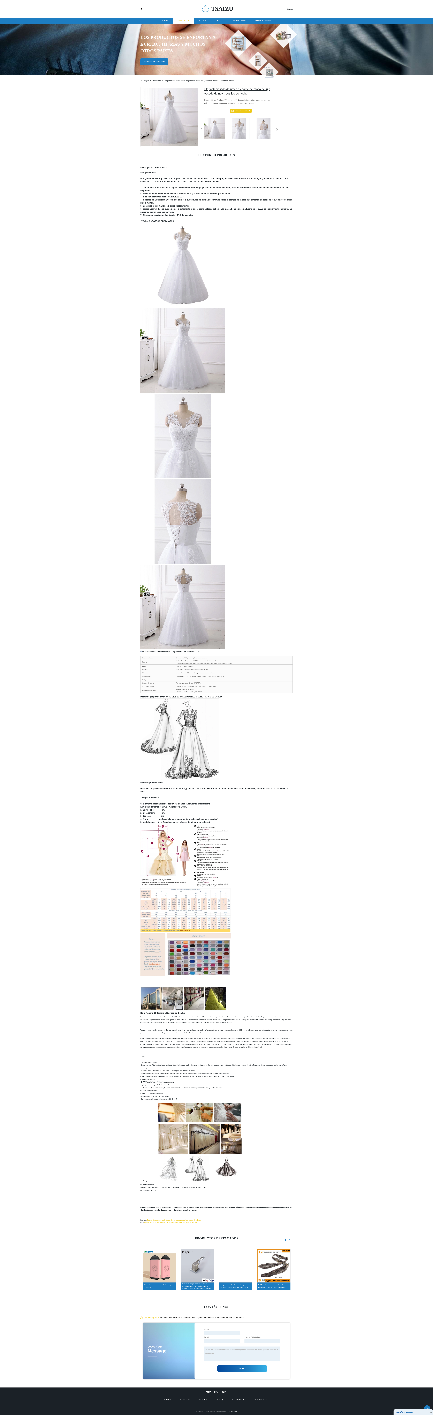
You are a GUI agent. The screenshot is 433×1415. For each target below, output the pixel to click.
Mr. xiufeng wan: (151, 1317)
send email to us (242, 111)
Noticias (203, 21)
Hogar (165, 21)
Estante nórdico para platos (240, 1207)
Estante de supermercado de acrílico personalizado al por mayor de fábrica (174, 1220)
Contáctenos (239, 21)
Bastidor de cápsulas (152, 1210)
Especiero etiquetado (259, 1207)
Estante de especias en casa (167, 1207)
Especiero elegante (147, 1207)
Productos (183, 21)
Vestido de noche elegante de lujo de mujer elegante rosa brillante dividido (170, 1222)
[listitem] (216, 128)
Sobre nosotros (263, 21)
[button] (142, 9)
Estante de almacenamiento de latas (192, 1207)
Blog (219, 21)
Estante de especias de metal (217, 1207)
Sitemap (234, 1411)
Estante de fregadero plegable (185, 1210)
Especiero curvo (167, 1210)
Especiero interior (275, 1207)
